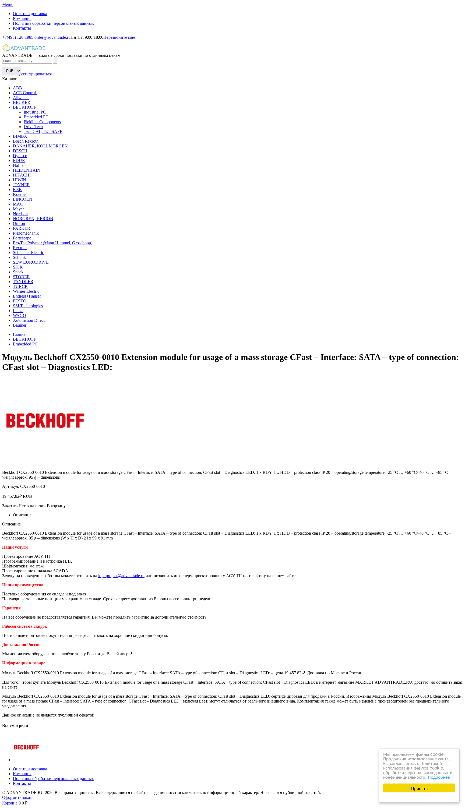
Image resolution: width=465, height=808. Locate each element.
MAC (18, 204)
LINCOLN (22, 199)
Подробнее (439, 776)
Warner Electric (26, 291)
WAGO (19, 315)
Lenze (18, 310)
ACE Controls (25, 92)
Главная (20, 334)
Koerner (20, 194)
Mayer (18, 209)
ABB (17, 88)
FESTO (19, 301)
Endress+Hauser (27, 296)
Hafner (19, 165)
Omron (19, 223)
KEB (17, 189)
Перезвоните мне (119, 37)
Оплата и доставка (30, 13)
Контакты (22, 28)
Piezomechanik (26, 233)
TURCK (20, 286)
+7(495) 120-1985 (17, 37)
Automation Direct (29, 320)
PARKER (21, 228)
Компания (22, 18)
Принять (419, 788)
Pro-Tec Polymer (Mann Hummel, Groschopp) (52, 243)
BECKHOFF (24, 107)
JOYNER (21, 184)
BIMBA (20, 136)
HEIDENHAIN (26, 170)
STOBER (21, 276)
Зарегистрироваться (33, 74)
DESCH (20, 151)
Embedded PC (36, 117)
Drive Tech (33, 126)
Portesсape (22, 238)
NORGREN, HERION (33, 218)
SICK (18, 267)
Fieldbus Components (42, 121)
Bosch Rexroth (25, 141)
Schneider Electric (28, 252)
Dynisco (20, 155)
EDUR (19, 160)
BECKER (21, 102)
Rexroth (20, 247)
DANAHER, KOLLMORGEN (40, 146)
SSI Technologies (28, 306)
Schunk (19, 257)
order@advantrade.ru (52, 37)
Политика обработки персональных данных (53, 23)
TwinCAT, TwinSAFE (43, 131)
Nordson (20, 213)
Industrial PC (35, 112)
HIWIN (19, 180)
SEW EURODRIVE (31, 262)
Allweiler (21, 97)
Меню (7, 4)
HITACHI (22, 175)
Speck (18, 272)
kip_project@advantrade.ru (121, 575)
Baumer (19, 325)
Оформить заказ (16, 797)
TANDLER (23, 281)
